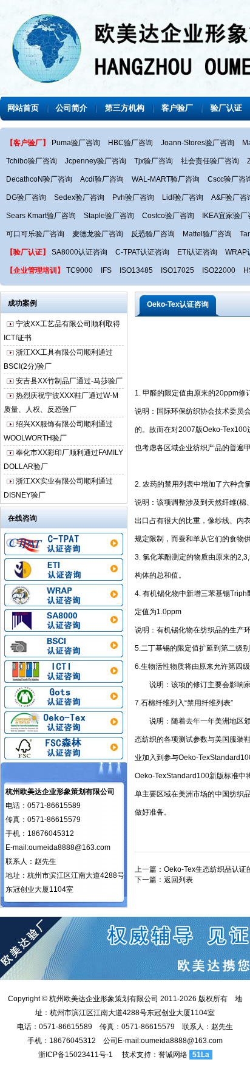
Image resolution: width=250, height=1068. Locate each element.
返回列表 (178, 879)
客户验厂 (177, 107)
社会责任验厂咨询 (210, 161)
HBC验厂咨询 (130, 143)
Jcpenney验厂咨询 (95, 161)
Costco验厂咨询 (168, 215)
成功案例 (22, 303)
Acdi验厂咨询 (102, 179)
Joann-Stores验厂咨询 (197, 143)
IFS (106, 270)
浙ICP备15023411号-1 (75, 1054)
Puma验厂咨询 (76, 143)
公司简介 (71, 107)
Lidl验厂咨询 (182, 197)
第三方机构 (124, 107)
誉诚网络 (172, 1054)
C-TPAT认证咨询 (142, 252)
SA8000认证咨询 (79, 252)
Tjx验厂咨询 (153, 161)
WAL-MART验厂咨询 (166, 179)
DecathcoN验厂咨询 (39, 179)
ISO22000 (218, 270)
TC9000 (79, 270)
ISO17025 (177, 270)
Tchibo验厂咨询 (31, 161)
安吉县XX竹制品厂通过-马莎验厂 (69, 376)
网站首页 (23, 107)
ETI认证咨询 (197, 252)
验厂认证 (226, 107)
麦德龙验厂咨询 (97, 234)
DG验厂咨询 (26, 197)
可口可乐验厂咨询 (35, 234)
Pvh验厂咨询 (133, 197)
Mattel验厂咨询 (207, 234)
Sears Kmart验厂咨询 (41, 215)
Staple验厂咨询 (109, 215)
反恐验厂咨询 (153, 234)
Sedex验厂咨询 (79, 197)
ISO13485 (136, 270)
